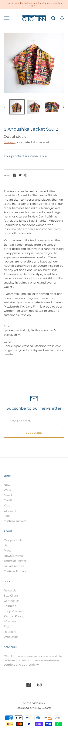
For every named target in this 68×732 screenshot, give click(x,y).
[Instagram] (39, 685)
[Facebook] (28, 685)
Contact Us (11, 601)
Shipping (10, 142)
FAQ (7, 626)
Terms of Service (15, 561)
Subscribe (34, 432)
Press (7, 550)
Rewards (10, 590)
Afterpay (10, 621)
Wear (7, 490)
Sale (7, 516)
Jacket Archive (14, 566)
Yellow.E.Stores (42, 707)
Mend (8, 495)
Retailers (10, 631)
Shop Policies (13, 611)
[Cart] (62, 18)
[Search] (53, 18)
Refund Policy (13, 616)
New (7, 485)
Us (5, 545)
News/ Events (13, 555)
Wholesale (11, 637)
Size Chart (11, 595)
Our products (13, 540)
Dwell (8, 500)
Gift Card (10, 510)
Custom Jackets (15, 521)
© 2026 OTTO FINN (34, 703)
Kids (7, 505)
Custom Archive (15, 571)
